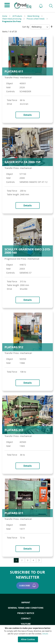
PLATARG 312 (14, 430)
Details (45, 633)
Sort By (25, 26)
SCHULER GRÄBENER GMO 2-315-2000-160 (28, 251)
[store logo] (23, 5)
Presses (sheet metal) (36, 18)
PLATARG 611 (14, 71)
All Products (17, 16)
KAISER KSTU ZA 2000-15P (23, 162)
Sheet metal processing (12, 18)
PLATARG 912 (14, 347)
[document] (28, 634)
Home (5, 16)
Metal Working (33, 16)
